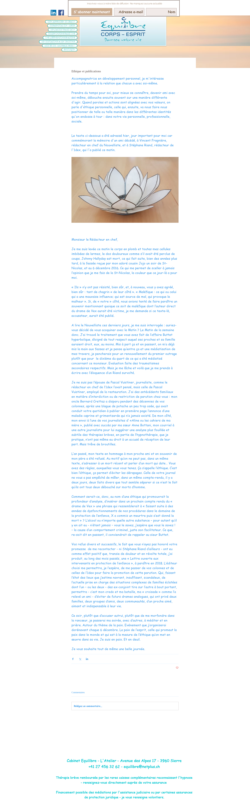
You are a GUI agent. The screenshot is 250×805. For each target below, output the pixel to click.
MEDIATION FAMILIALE (62, 29)
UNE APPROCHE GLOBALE (61, 21)
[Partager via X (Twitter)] (80, 659)
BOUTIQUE (69, 49)
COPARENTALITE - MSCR (62, 25)
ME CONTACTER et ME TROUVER (58, 41)
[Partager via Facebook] (72, 659)
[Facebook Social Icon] (61, 12)
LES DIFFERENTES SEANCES (60, 37)
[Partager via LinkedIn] (87, 659)
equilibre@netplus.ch (142, 766)
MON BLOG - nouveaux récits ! (60, 45)
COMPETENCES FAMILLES (61, 33)
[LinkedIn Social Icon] (53, 12)
